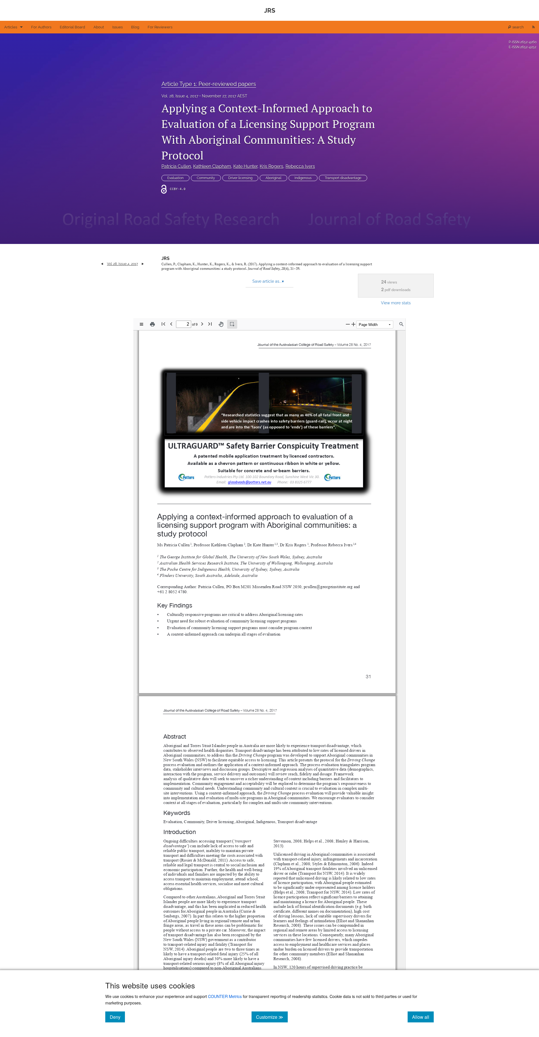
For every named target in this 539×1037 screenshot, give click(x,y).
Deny (117, 1016)
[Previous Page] (171, 323)
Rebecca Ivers (300, 166)
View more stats (396, 302)
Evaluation (175, 178)
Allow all (423, 1016)
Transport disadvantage (343, 178)
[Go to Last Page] (210, 323)
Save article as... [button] (268, 281)
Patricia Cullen (176, 166)
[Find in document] (401, 324)
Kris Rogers (271, 166)
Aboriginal (273, 178)
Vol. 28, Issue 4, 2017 (179, 96)
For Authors (41, 27)
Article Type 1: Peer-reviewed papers (208, 84)
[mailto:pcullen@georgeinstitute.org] (327, 586)
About (98, 27)
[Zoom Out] (347, 324)
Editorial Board (72, 27)
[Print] (152, 324)
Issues (117, 27)
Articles (10, 27)
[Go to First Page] (163, 323)
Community (206, 178)
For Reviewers (160, 27)
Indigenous (303, 178)
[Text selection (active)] (232, 324)
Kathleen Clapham (212, 166)
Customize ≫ (272, 1016)
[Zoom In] (353, 324)
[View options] (141, 324)
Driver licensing (240, 178)
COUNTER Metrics (225, 996)
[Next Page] (202, 323)
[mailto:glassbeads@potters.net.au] (249, 482)
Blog (135, 27)
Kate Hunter (245, 166)
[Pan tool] (221, 324)
